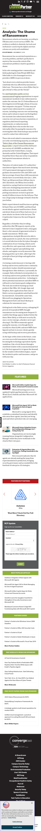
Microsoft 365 (30, 16)
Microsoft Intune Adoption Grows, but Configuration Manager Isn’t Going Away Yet (24, 429)
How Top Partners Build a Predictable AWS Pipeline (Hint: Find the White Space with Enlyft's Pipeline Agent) (19, 665)
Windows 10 (19, 16)
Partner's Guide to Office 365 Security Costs (19, 628)
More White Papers (11, 724)
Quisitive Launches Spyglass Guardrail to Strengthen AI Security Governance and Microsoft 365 (18, 600)
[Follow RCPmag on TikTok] (25, 2)
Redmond (20, 787)
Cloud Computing (7, 16)
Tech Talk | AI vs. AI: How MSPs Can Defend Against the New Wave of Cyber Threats (19, 679)
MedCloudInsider (20, 778)
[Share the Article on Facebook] (2, 24)
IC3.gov (33, 229)
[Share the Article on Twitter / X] (8, 24)
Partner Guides (20, 615)
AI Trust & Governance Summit (15, 658)
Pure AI (20, 784)
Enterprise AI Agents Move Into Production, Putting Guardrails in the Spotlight (25, 451)
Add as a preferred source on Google (22, 11)
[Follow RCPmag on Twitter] (22, 2)
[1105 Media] (20, 747)
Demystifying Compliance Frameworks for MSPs (19, 703)
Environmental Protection (20, 770)
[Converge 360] (20, 741)
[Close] (32, 803)
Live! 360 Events (20, 772)
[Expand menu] (38, 2)
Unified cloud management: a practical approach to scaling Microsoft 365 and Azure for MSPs (20, 717)
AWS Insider (20, 761)
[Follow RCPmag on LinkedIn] (19, 2)
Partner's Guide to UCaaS (13, 632)
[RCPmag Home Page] (20, 5)
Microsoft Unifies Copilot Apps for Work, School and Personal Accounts (25, 386)
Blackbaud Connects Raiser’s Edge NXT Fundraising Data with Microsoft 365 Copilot (20, 608)
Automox (20, 506)
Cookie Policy (12, 817)
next (35, 494)
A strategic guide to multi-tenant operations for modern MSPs (20, 709)
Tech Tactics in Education (20, 798)
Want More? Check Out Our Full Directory (20, 514)
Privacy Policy (19, 544)
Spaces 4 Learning (20, 792)
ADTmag (20, 758)
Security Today (20, 789)
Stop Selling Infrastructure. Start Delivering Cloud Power (19, 673)
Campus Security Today (20, 764)
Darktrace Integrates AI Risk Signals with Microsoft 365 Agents (18, 579)
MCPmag (20, 775)
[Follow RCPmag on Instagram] (28, 2)
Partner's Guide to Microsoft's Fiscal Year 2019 (20, 641)
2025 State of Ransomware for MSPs (17, 697)
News (4, 28)
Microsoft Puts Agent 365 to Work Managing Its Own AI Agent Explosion (24, 407)
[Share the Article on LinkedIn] (5, 24)
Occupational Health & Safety (20, 781)
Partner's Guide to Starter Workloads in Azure (20, 637)
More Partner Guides (12, 646)
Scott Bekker (8, 52)
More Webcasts (10, 685)
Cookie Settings (17, 821)
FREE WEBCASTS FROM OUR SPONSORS (20, 652)
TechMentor (20, 795)
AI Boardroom (20, 755)
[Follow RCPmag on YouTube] (31, 2)
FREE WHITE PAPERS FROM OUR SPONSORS (21, 691)
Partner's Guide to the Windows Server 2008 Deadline (20, 622)
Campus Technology (20, 767)
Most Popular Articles (20, 573)
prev (4, 494)
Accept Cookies (17, 827)
